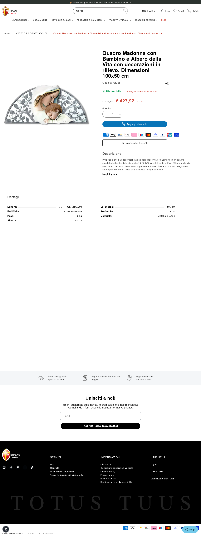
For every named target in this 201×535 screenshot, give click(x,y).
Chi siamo (106, 464)
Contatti (55, 468)
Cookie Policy (107, 471)
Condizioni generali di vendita (116, 468)
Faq (52, 464)
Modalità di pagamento (63, 471)
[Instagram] (4, 467)
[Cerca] (124, 11)
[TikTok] (32, 467)
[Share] (167, 84)
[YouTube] (18, 467)
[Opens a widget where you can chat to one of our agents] (190, 530)
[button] (20, 20)
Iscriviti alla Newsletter (100, 426)
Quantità (106, 108)
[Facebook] (11, 467)
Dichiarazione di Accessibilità (116, 482)
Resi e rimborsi (108, 478)
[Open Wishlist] (175, 11)
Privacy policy (108, 475)
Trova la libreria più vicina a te (67, 475)
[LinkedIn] (25, 467)
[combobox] (100, 11)
